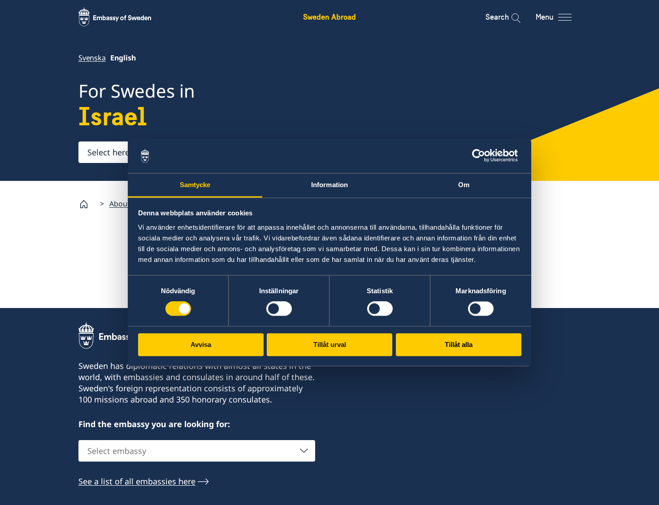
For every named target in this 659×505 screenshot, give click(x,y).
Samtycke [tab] (195, 184)
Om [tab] (463, 184)
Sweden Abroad (329, 17)
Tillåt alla (459, 344)
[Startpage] (87, 204)
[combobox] (196, 451)
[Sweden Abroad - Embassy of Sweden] (123, 17)
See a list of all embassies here (136, 481)
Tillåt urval (329, 344)
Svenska (92, 58)
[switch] (279, 309)
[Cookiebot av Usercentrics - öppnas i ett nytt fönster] (482, 156)
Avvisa (201, 344)
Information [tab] (329, 184)
